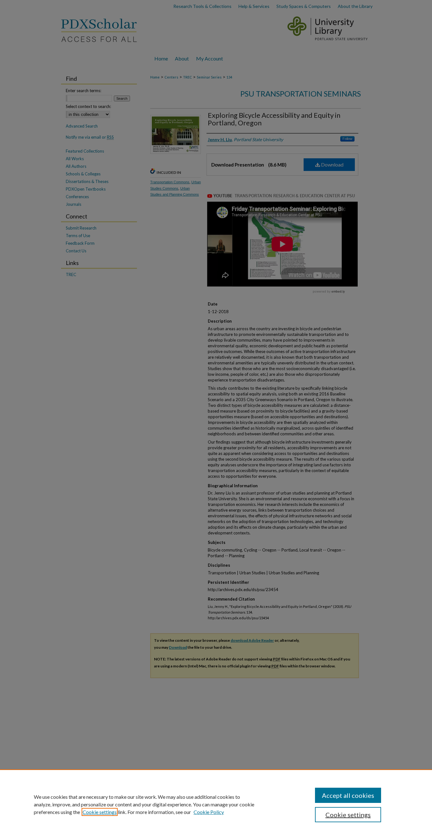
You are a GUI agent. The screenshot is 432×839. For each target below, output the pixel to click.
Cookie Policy (209, 812)
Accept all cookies (348, 795)
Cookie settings (100, 812)
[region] (216, 804)
